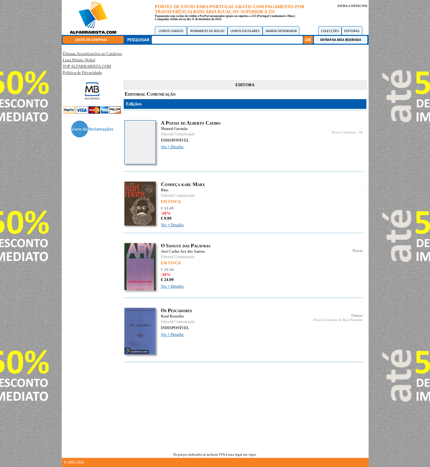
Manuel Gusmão (174, 129)
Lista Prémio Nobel (79, 60)
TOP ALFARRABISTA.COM (87, 66)
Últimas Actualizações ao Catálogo (92, 53)
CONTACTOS (358, 6)
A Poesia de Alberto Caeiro (191, 123)
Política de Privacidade (82, 72)
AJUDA (342, 6)
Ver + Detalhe (172, 146)
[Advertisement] (244, 61)
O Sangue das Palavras (185, 245)
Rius (164, 190)
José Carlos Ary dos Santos (183, 251)
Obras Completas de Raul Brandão (338, 320)
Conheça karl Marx (183, 184)
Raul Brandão (172, 316)
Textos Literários (343, 132)
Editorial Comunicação (178, 134)
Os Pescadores (176, 310)
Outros (357, 315)
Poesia (358, 251)
